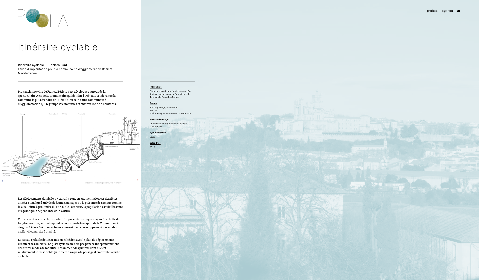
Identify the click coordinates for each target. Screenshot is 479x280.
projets (432, 11)
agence (447, 11)
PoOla (43, 19)
